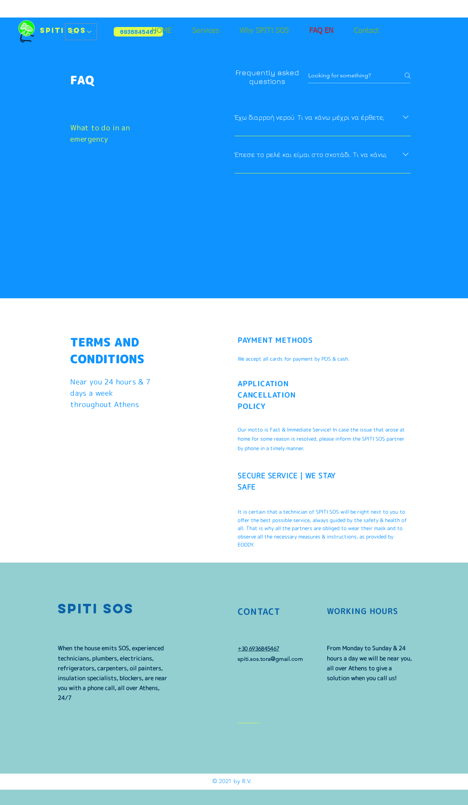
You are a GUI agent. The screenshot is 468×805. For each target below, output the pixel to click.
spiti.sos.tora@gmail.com (270, 658)
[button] (210, 31)
